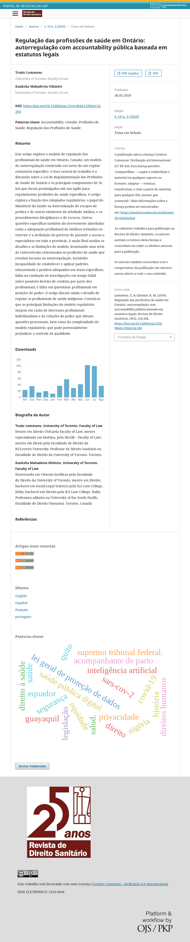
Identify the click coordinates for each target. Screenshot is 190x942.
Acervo (34, 26)
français (21, 610)
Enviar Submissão (32, 766)
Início (19, 26)
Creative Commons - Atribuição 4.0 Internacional (130, 884)
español (21, 603)
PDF (155, 73)
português (23, 616)
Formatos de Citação (132, 337)
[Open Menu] (15, 13)
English (21, 596)
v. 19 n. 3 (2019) (55, 26)
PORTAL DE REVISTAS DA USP (25, 6)
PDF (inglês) (130, 73)
